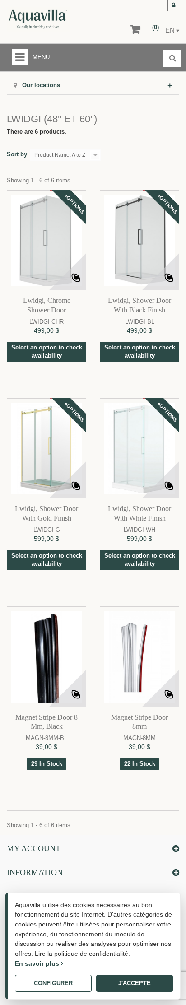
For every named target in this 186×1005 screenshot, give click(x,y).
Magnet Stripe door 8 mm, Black (46, 721)
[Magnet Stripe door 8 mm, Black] (46, 656)
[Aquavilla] (59, 19)
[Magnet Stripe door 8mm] (139, 656)
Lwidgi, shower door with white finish (139, 513)
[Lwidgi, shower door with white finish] (139, 448)
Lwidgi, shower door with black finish (139, 305)
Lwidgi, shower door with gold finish (46, 513)
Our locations (40, 85)
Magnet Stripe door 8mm (139, 721)
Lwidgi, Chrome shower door (46, 305)
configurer (53, 983)
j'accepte (134, 983)
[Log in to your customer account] (173, 5)
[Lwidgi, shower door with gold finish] (46, 448)
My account (33, 848)
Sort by (17, 154)
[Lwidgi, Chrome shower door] (46, 240)
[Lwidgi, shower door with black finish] (139, 240)
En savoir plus (38, 963)
